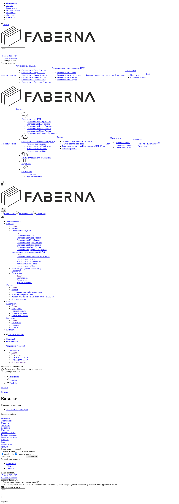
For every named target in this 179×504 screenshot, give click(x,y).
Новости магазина (25, 454)
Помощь (5, 430)
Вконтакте (14, 377)
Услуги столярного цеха (17, 409)
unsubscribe (9, 454)
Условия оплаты (8, 432)
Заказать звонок (19, 362)
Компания (16, 323)
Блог (3, 442)
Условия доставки (9, 435)
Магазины (5, 425)
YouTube (13, 383)
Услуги (15, 290)
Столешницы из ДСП (26, 235)
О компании (6, 421)
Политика (5, 428)
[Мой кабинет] (2, 182)
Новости (5, 423)
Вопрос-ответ (7, 444)
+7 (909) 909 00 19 (9, 58)
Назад (14, 226)
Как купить (17, 308)
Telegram (13, 380)
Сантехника (22, 278)
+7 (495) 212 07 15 (9, 56)
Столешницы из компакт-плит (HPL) (33, 257)
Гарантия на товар (9, 437)
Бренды (4, 447)
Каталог (15, 228)
